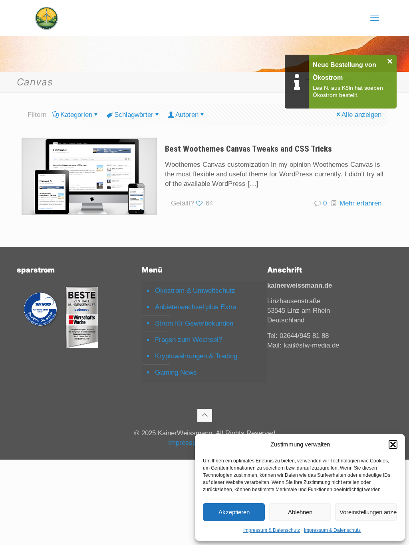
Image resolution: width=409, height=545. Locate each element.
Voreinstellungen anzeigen (368, 512)
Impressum (185, 442)
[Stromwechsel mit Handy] (47, 18)
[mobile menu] (374, 18)
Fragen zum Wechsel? (188, 340)
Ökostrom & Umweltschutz (195, 290)
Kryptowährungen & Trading (196, 356)
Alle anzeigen (361, 114)
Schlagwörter (133, 114)
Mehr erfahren (360, 203)
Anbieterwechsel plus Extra (195, 307)
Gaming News (176, 372)
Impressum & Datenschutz (271, 530)
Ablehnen (300, 512)
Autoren (187, 114)
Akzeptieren (234, 512)
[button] (393, 444)
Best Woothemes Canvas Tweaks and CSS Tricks (248, 149)
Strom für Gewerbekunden (194, 323)
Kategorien (76, 114)
